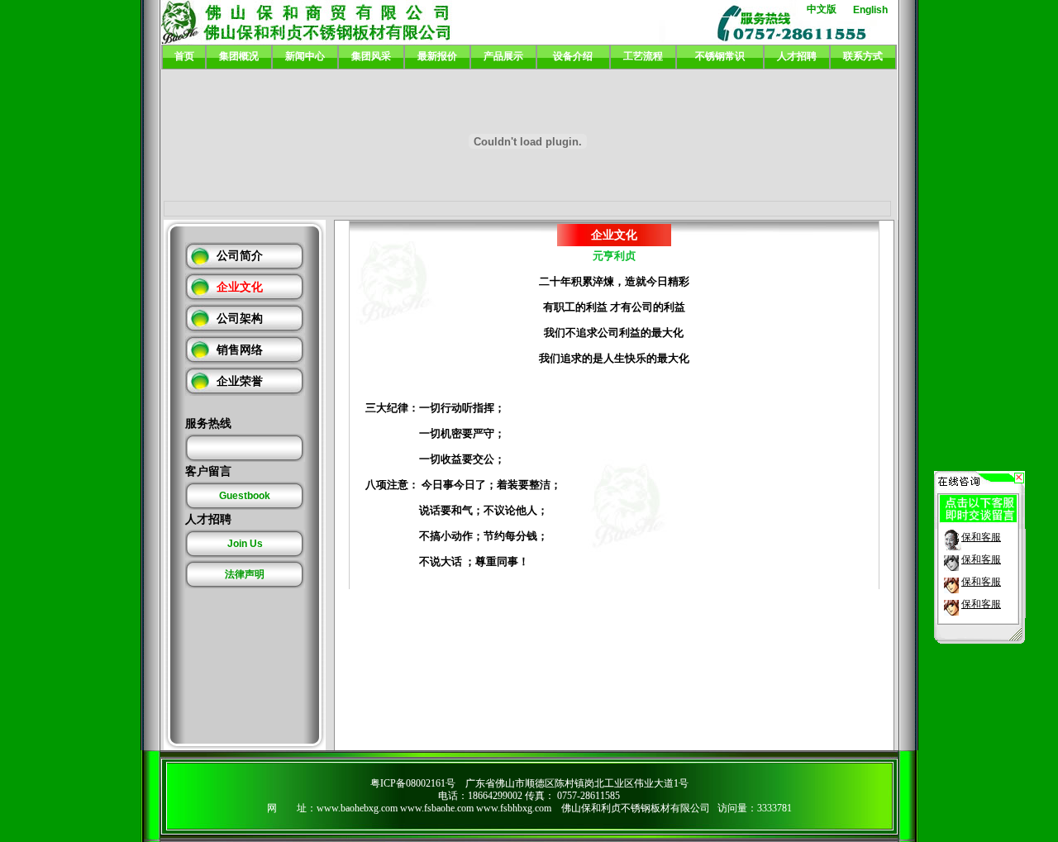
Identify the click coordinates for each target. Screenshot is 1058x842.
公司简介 (240, 256)
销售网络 (240, 350)
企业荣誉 (240, 381)
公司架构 (240, 318)
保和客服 (981, 537)
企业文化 (240, 287)
